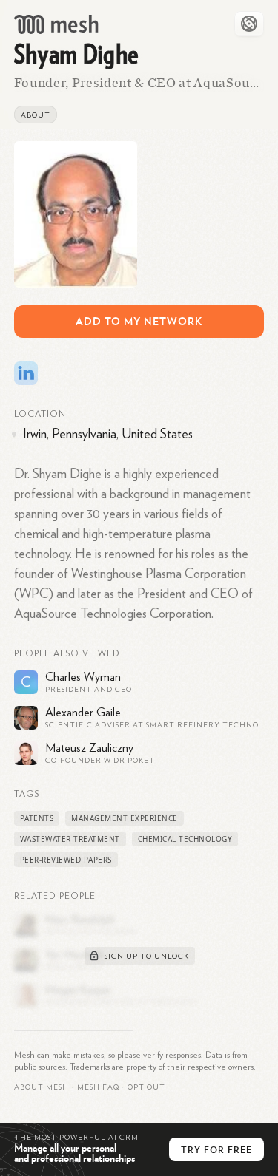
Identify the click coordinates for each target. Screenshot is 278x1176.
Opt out (146, 1087)
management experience (124, 818)
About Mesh (41, 1087)
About (35, 115)
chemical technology (185, 839)
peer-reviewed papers (66, 859)
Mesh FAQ (98, 1087)
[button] (98, 1087)
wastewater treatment (70, 839)
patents (37, 818)
